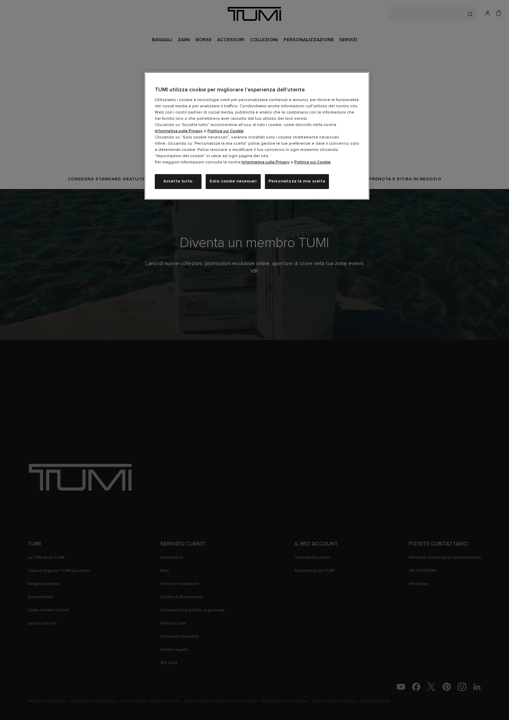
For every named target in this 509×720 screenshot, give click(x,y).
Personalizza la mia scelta (297, 181)
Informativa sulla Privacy (179, 131)
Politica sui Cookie (225, 131)
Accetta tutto (178, 181)
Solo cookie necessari (233, 181)
